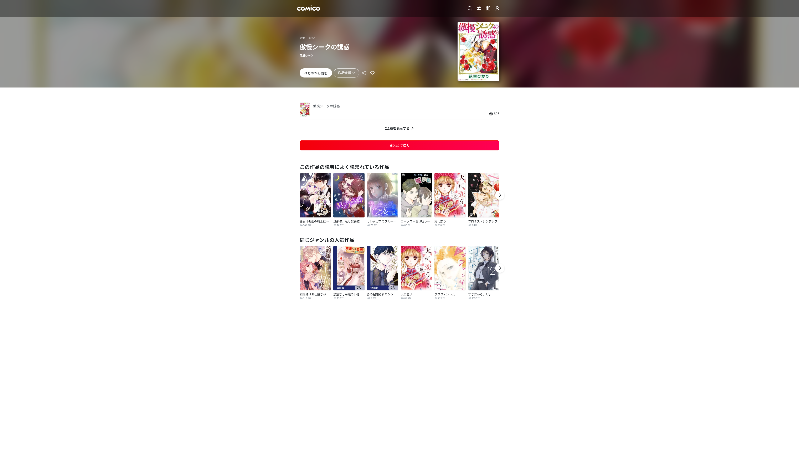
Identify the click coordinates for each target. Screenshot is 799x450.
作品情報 (344, 72)
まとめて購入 (399, 145)
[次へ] (499, 195)
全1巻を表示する (397, 128)
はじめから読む (316, 72)
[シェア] (364, 73)
